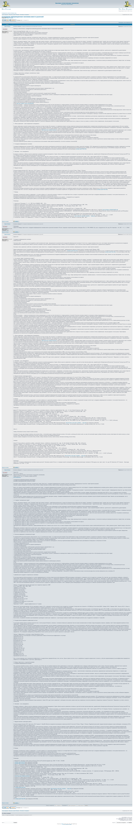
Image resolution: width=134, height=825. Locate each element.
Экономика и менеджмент (24, 14)
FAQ (120, 9)
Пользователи (129, 9)
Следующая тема (129, 22)
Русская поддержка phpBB (67, 824)
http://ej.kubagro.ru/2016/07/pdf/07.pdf (110, 209)
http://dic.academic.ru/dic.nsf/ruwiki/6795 (25, 103)
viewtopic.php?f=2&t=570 (72, 250)
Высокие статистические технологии (67, 3)
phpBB (62, 823)
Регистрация (8, 9)
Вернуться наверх (5, 221)
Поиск (124, 9)
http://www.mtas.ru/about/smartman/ (49, 129)
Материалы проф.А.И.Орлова (14, 14)
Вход (4, 9)
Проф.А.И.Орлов (9, 17)
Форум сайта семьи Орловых (67, 4)
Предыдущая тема (122, 22)
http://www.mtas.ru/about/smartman (22, 776)
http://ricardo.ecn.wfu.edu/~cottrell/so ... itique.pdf (85, 216)
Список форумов (5, 14)
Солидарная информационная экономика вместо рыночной (22, 17)
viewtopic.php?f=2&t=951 (81, 148)
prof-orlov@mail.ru (17, 477)
